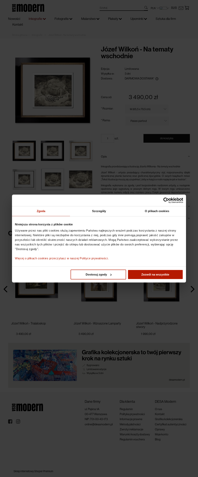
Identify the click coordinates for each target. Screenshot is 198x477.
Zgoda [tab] (41, 211)
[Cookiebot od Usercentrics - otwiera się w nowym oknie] (166, 200)
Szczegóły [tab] (99, 211)
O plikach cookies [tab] (157, 211)
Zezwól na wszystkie (155, 274)
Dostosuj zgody (96, 274)
